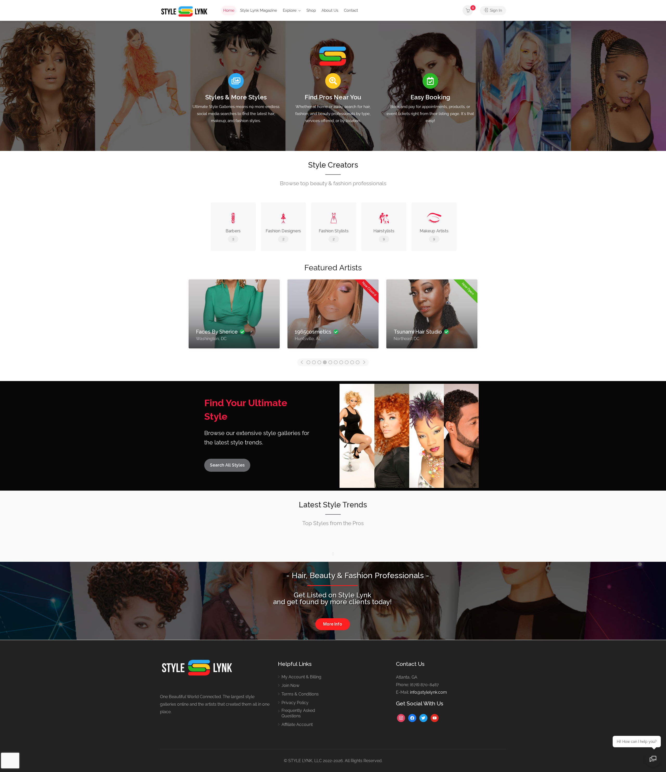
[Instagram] (401, 717)
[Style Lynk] (185, 11)
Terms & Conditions (300, 694)
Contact (351, 10)
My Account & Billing (301, 676)
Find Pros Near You (333, 97)
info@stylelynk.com (428, 692)
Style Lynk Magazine (258, 10)
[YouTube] (435, 717)
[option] (234, 314)
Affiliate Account (297, 724)
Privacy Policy (295, 702)
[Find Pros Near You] (333, 81)
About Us (330, 10)
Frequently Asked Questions (298, 713)
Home (228, 10)
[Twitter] (423, 717)
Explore (290, 10)
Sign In (495, 10)
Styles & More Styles (236, 97)
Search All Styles (227, 465)
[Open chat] (653, 759)
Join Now (290, 685)
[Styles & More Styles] (236, 81)
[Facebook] (412, 717)
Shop (311, 10)
